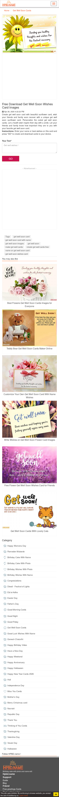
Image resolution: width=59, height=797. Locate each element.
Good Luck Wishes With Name (21, 633)
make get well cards (14, 247)
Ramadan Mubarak (16, 551)
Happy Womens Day (16, 545)
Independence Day (15, 685)
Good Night (12, 615)
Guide (5, 780)
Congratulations (14, 580)
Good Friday (12, 621)
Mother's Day (13, 696)
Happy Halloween (15, 668)
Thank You (12, 719)
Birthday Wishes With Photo (19, 569)
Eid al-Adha (12, 592)
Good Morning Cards (16, 609)
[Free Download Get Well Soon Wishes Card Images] (29, 33)
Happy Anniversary (16, 662)
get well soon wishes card (16, 253)
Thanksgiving (13, 731)
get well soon (33, 243)
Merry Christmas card (17, 702)
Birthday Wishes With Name (20, 574)
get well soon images (14, 243)
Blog (5, 783)
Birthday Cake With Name (19, 557)
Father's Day (13, 603)
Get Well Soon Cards (16, 627)
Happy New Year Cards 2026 (20, 673)
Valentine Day (13, 737)
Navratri (11, 708)
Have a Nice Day (15, 650)
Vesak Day (12, 742)
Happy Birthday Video (17, 644)
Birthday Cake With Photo (18, 563)
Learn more (23, 795)
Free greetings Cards (12, 789)
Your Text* (7, 140)
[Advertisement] (29, 76)
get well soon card (22, 236)
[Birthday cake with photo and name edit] (9, 3)
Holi (9, 679)
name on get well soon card (17, 250)
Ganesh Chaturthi (15, 639)
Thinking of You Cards (17, 725)
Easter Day (12, 597)
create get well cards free (38, 247)
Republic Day (13, 714)
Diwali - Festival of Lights (18, 586)
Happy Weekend (14, 656)
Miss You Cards (14, 691)
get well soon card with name (18, 240)
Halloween (12, 748)
